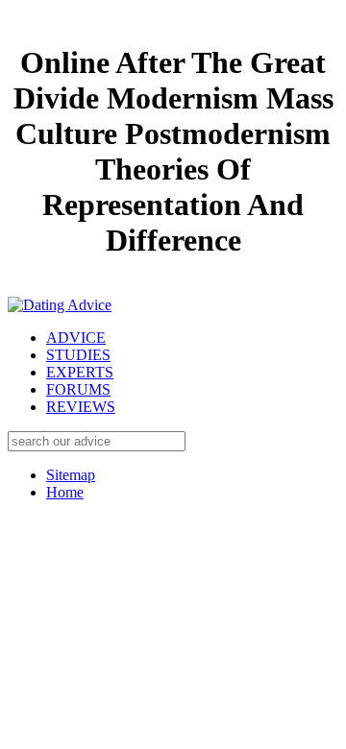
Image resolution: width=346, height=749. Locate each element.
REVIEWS (80, 407)
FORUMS (78, 389)
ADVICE (76, 337)
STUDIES (78, 355)
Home (65, 492)
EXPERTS (79, 372)
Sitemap (70, 475)
